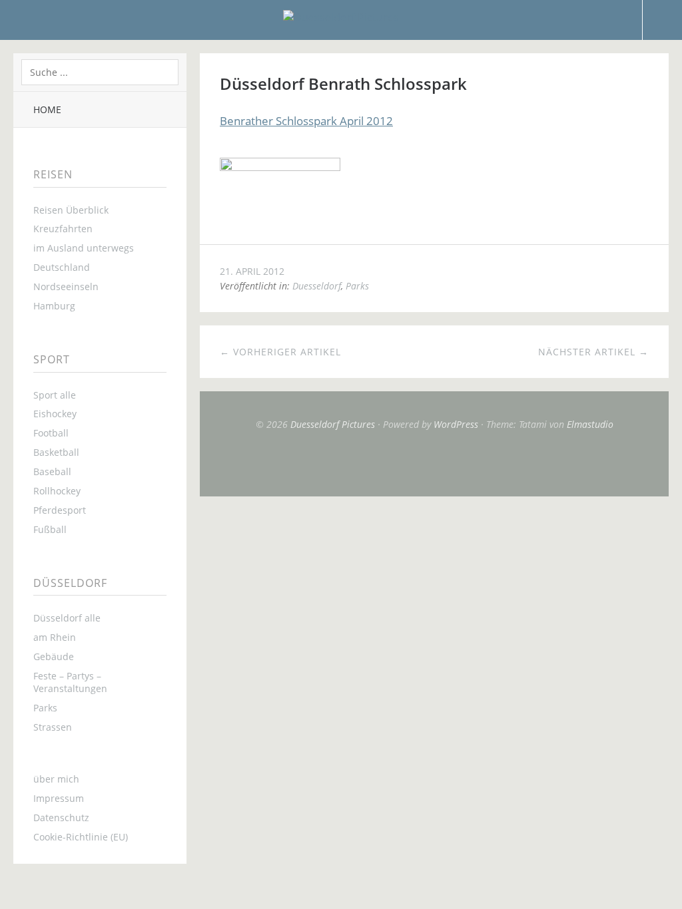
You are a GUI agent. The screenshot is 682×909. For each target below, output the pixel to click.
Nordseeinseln (66, 286)
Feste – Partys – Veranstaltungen (70, 682)
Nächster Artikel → (593, 351)
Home (47, 109)
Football (51, 433)
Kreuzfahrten (63, 228)
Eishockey (55, 413)
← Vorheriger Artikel (280, 351)
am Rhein (54, 637)
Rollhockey (57, 490)
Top (434, 463)
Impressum (58, 798)
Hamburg (54, 305)
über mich (56, 779)
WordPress (456, 424)
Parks (45, 707)
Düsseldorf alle (67, 618)
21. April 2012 (252, 271)
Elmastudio (590, 424)
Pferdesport (59, 510)
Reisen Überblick (71, 210)
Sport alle (54, 395)
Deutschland (61, 267)
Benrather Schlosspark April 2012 (306, 120)
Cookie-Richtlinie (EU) (80, 836)
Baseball (52, 471)
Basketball (56, 452)
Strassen (52, 727)
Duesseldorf (316, 285)
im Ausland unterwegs (83, 248)
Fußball (50, 529)
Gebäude (53, 656)
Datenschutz (61, 817)
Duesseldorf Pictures (332, 424)
